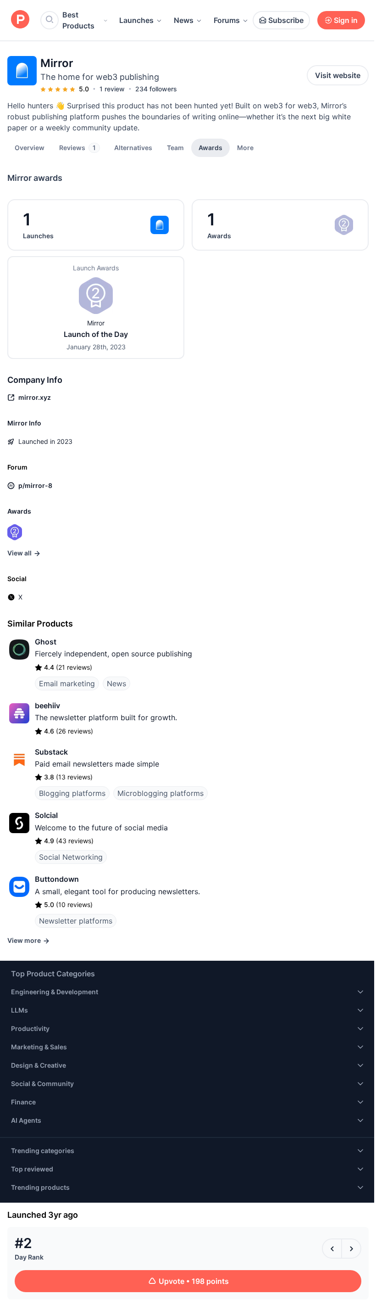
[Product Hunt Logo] (20, 20)
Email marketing (67, 683)
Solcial (46, 815)
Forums (227, 20)
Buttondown (57, 879)
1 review (112, 89)
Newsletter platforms (75, 920)
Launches (136, 20)
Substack (51, 751)
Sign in (346, 20)
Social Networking (71, 857)
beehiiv (47, 705)
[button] (245, 147)
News (184, 20)
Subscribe (286, 20)
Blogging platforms (72, 793)
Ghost (45, 641)
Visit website (337, 75)
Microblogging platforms (160, 793)
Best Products (78, 20)
